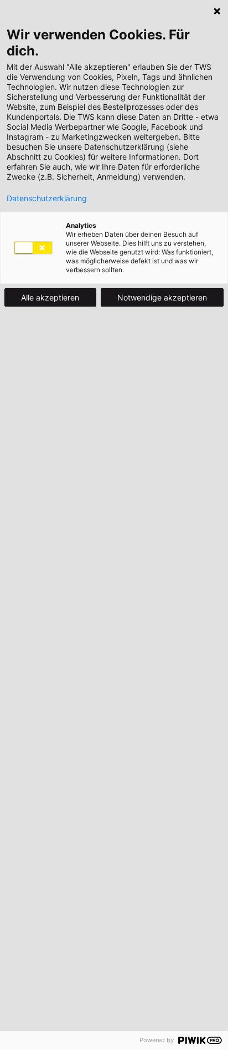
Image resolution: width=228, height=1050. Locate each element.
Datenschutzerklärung (47, 198)
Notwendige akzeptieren (162, 297)
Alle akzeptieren (50, 297)
